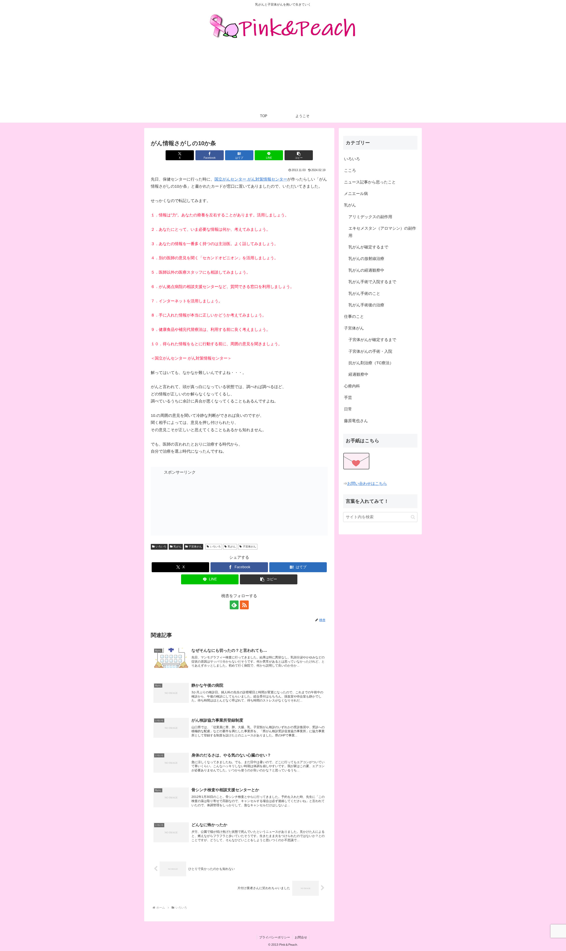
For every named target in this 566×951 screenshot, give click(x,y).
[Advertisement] (283, 76)
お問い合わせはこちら (367, 483)
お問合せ (301, 937)
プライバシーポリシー (274, 937)
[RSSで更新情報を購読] (244, 604)
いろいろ (161, 546)
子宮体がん (195, 546)
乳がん (178, 546)
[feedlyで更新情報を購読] (234, 604)
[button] (299, 155)
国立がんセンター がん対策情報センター (250, 179)
